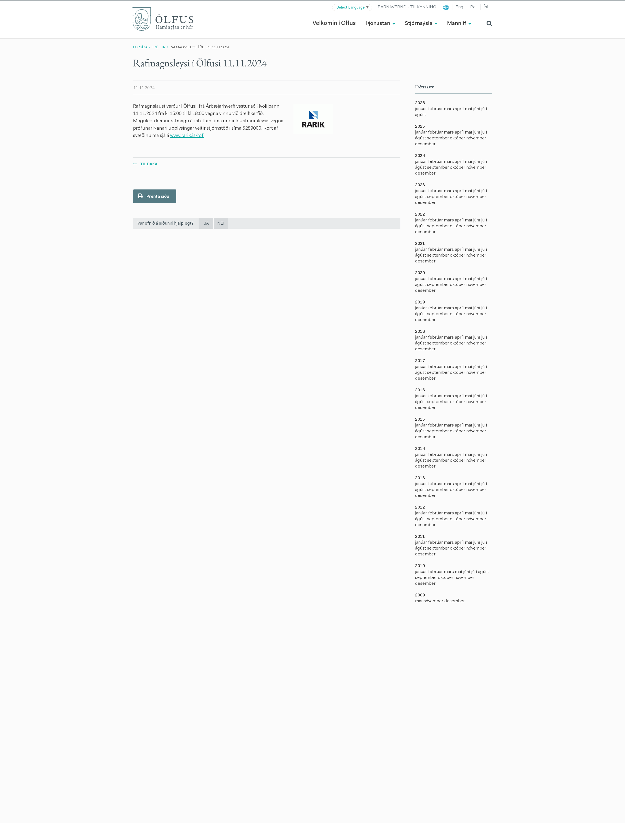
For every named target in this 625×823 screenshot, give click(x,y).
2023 (420, 185)
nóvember (476, 138)
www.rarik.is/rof (187, 135)
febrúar (436, 109)
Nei (220, 223)
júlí (484, 109)
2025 (420, 127)
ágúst (420, 115)
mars (449, 109)
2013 (420, 478)
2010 (420, 566)
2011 (420, 537)
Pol (473, 7)
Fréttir (158, 47)
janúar (421, 109)
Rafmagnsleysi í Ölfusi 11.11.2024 (199, 47)
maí (469, 109)
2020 (420, 273)
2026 (420, 103)
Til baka (148, 164)
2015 (420, 419)
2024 (420, 156)
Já (206, 223)
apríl (460, 109)
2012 (420, 507)
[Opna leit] (486, 23)
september (438, 138)
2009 (420, 595)
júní (477, 109)
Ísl (486, 7)
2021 (420, 244)
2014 (420, 449)
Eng (459, 7)
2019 (420, 302)
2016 (420, 390)
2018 (420, 332)
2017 (420, 361)
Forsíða (140, 47)
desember (425, 144)
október (458, 138)
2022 (420, 214)
